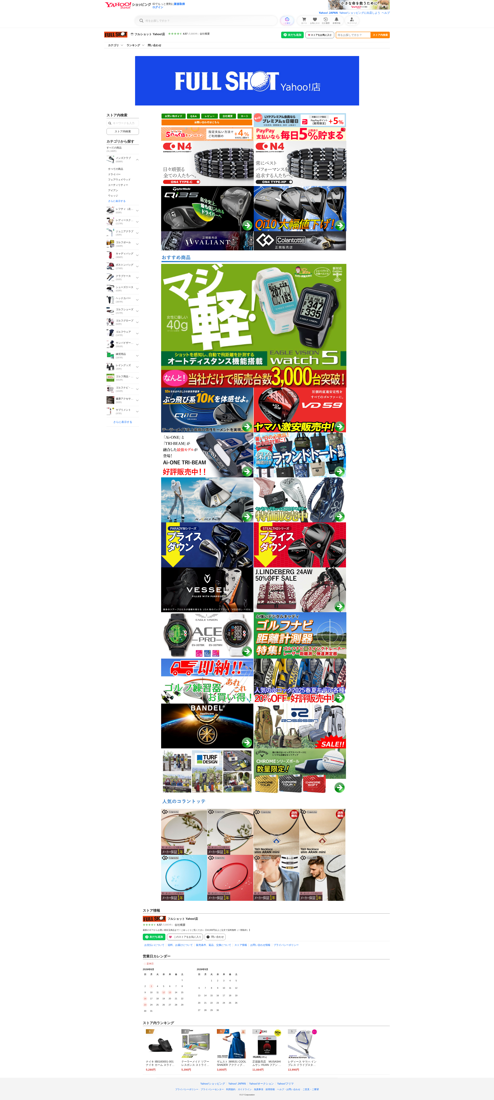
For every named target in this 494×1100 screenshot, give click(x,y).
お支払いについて (154, 945)
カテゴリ (113, 45)
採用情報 (270, 1089)
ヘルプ (386, 12)
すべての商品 (115, 168)
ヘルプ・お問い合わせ (288, 1089)
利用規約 (230, 1089)
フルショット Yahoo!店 (182, 918)
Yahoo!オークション (261, 1083)
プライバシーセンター (212, 1089)
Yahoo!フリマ (285, 1083)
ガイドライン (245, 1089)
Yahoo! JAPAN (328, 12)
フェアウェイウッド (119, 179)
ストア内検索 (380, 34)
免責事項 (258, 1089)
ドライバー (114, 174)
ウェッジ (113, 195)
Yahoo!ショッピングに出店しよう (359, 12)
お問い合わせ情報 (260, 945)
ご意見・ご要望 (311, 1089)
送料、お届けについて (180, 945)
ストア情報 (240, 945)
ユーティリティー (118, 185)
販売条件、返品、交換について (213, 945)
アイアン (113, 190)
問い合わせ (154, 45)
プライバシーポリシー (286, 945)
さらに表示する (117, 201)
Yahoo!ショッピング (212, 1083)
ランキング (133, 45)
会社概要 (205, 33)
